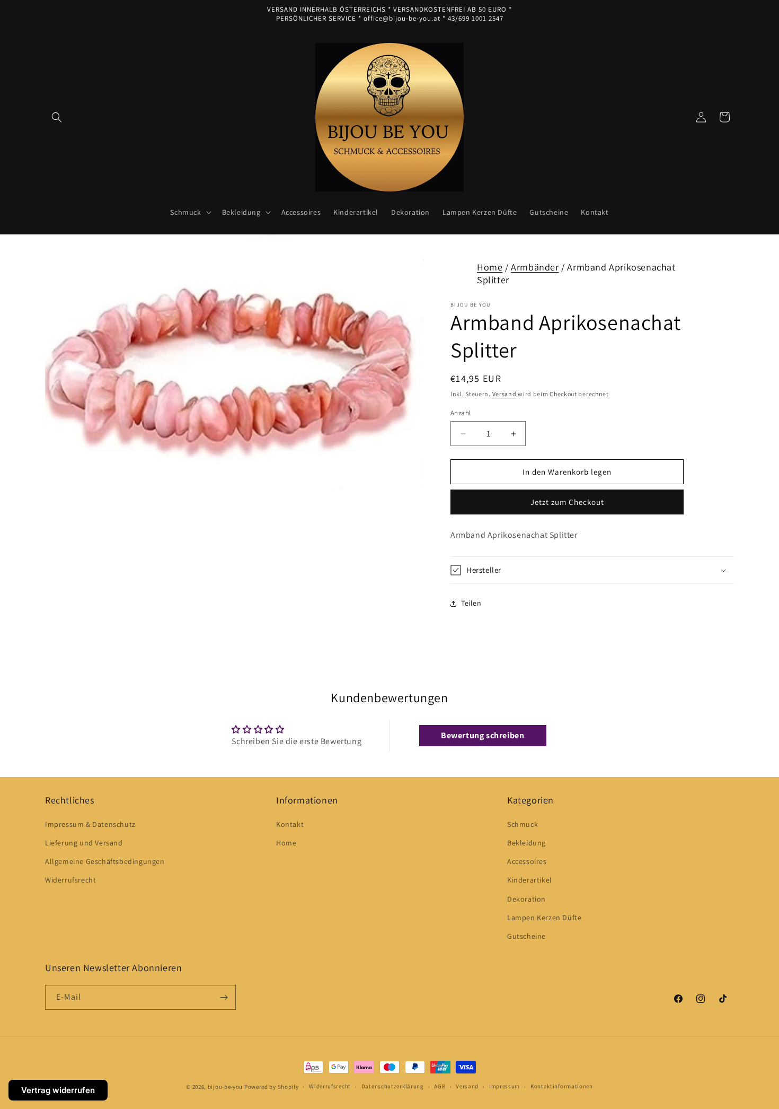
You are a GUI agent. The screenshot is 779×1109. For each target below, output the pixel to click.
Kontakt (290, 824)
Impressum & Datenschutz (90, 824)
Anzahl (460, 412)
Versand (504, 394)
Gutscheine (526, 936)
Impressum (504, 1086)
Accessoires (527, 861)
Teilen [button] (471, 603)
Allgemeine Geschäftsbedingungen (105, 861)
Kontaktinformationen (561, 1086)
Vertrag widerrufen (58, 1090)
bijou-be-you (225, 1086)
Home (489, 267)
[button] (56, 117)
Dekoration (526, 899)
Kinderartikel (529, 880)
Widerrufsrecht (70, 880)
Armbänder (535, 267)
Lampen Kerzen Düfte (544, 917)
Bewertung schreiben (482, 735)
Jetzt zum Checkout (567, 502)
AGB (439, 1086)
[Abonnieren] (223, 997)
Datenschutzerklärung (392, 1086)
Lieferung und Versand (84, 843)
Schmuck (522, 824)
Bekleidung (526, 843)
